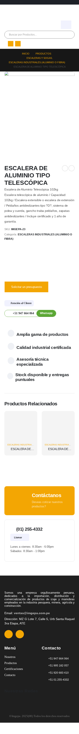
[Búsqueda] (53, 34)
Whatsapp (46, 313)
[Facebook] (10, 43)
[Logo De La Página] (16, 12)
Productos (10, 663)
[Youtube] (18, 43)
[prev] (65, 168)
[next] (71, 168)
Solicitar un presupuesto (26, 287)
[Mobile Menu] (66, 24)
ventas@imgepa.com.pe (32, 613)
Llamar (18, 537)
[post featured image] (20, 427)
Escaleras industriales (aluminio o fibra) (31, 445)
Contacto (9, 675)
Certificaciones (13, 669)
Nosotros (9, 657)
